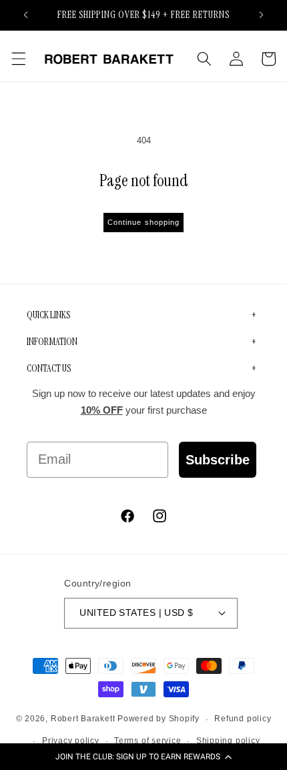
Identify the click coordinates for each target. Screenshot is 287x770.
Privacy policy (70, 740)
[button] (143, 756)
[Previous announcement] (26, 14)
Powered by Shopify (158, 719)
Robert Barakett (83, 719)
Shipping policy (228, 740)
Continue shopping (143, 222)
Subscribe (218, 459)
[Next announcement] (261, 14)
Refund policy (242, 718)
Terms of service (147, 740)
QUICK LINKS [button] (48, 315)
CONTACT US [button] (49, 368)
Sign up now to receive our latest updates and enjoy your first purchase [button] (144, 402)
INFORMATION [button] (52, 342)
